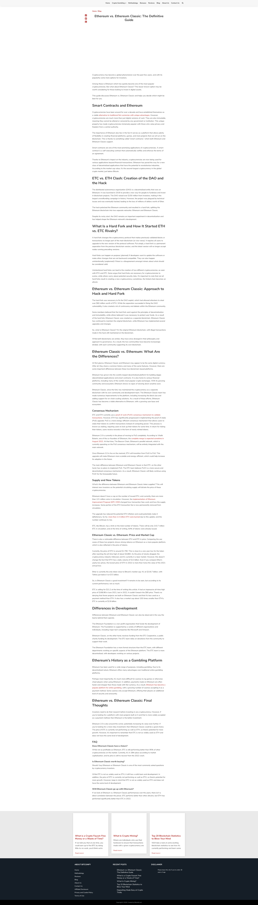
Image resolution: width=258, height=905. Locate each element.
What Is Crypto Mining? (126, 881)
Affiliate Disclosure (81, 889)
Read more (79, 853)
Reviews (151, 3)
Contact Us (175, 3)
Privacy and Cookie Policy (84, 892)
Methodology (133, 3)
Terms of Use (79, 896)
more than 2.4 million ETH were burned (124, 517)
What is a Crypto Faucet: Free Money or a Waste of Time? (129, 876)
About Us (165, 3)
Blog (158, 3)
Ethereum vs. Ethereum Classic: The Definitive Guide (129, 871)
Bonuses (143, 3)
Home (108, 3)
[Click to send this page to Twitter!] (86, 18)
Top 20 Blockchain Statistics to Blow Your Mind (129, 885)
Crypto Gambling (118, 3)
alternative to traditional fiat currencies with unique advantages (124, 115)
